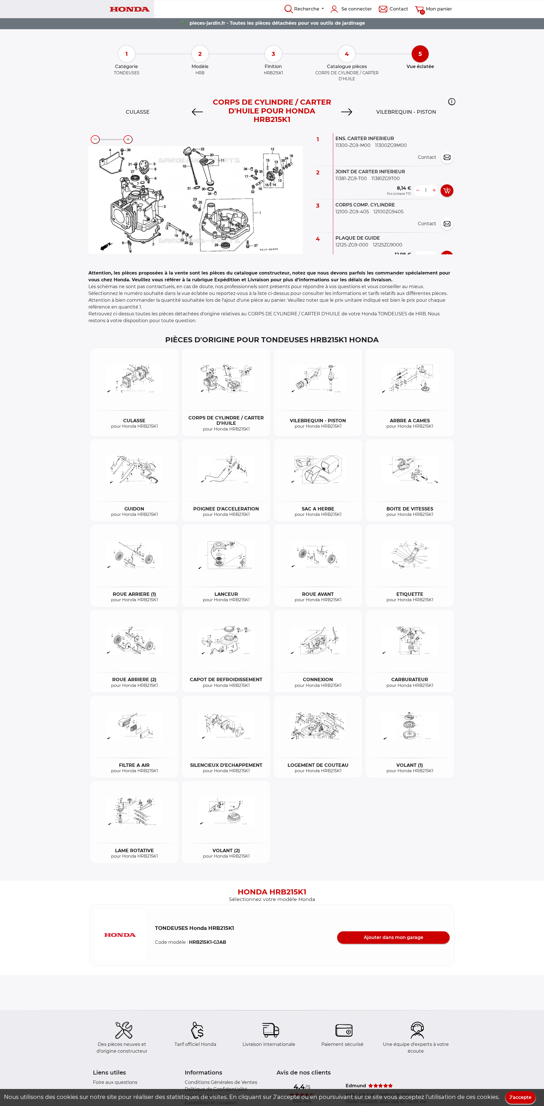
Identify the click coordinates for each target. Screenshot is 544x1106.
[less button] (417, 190)
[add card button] (447, 190)
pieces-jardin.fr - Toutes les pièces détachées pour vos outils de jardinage (277, 23)
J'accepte (520, 1097)
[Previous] (197, 112)
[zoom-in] (128, 139)
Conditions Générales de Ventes (221, 1082)
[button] (452, 102)
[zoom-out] (95, 139)
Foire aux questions (115, 1082)
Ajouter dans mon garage (393, 937)
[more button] (434, 190)
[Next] (347, 112)
